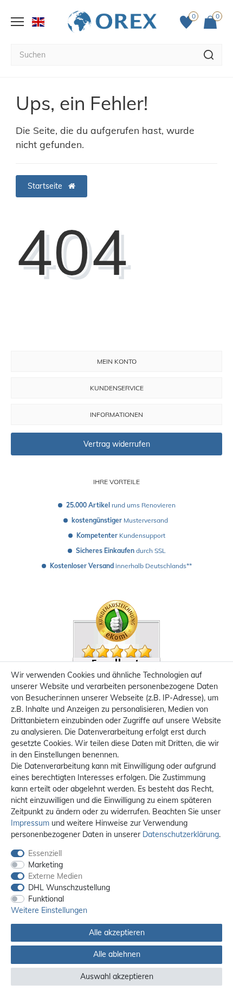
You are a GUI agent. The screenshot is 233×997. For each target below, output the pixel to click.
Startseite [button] (46, 186)
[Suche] (209, 55)
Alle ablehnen (116, 954)
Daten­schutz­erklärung (181, 834)
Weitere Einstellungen (49, 910)
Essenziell (45, 853)
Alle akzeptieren (117, 932)
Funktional (46, 899)
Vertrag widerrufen (116, 444)
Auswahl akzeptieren (116, 976)
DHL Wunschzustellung (69, 887)
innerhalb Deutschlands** (121, 566)
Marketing (45, 865)
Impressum (30, 823)
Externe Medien (55, 876)
